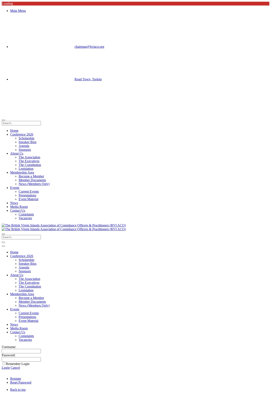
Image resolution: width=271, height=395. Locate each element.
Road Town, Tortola (88, 79)
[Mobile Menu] (3, 242)
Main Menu (18, 10)
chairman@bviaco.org (89, 46)
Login (6, 367)
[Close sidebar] (3, 246)
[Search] (3, 120)
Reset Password (20, 382)
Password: (8, 355)
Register (15, 378)
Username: (9, 347)
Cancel (15, 367)
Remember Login (17, 364)
